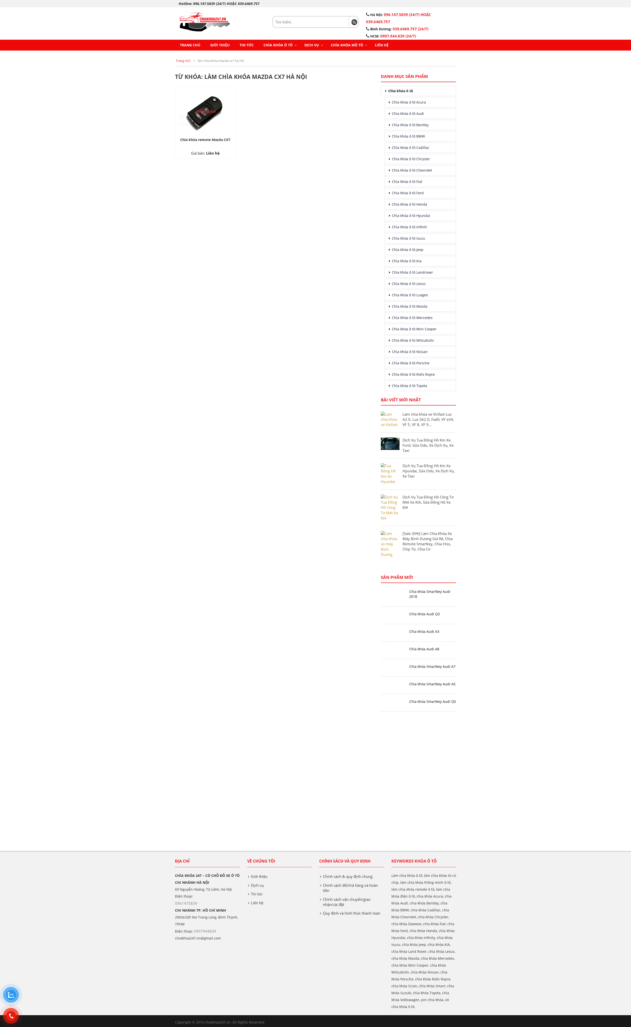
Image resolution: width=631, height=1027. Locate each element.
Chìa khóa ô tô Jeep (407, 249)
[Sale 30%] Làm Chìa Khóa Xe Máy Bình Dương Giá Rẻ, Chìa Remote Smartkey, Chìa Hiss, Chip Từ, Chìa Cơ (428, 541)
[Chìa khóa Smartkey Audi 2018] (393, 591)
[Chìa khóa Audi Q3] (393, 614)
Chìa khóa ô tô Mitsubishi (413, 340)
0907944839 (205, 931)
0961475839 (186, 903)
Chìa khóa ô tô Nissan (410, 351)
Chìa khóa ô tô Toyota (409, 385)
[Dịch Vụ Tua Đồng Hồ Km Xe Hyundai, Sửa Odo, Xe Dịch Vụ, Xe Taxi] (390, 473)
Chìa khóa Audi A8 (424, 649)
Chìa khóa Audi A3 (424, 631)
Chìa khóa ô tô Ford (408, 193)
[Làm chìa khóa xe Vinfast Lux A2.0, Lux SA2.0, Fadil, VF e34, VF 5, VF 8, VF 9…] (390, 419)
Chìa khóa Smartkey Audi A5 (432, 684)
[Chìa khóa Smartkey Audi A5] (393, 684)
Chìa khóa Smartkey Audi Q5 (432, 701)
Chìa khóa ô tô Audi (408, 113)
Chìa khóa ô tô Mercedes (412, 317)
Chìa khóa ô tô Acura (409, 102)
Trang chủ (190, 45)
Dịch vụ (311, 45)
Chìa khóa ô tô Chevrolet (412, 170)
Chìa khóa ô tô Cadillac (410, 147)
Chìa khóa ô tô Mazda (409, 306)
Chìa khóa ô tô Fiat (407, 181)
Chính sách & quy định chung (347, 876)
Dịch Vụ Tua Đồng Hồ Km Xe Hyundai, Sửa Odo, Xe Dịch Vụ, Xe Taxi (429, 470)
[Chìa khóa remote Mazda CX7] (205, 111)
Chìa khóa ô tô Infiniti (409, 227)
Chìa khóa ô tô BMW (408, 136)
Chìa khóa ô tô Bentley (410, 125)
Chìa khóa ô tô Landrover (412, 272)
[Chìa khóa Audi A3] (393, 631)
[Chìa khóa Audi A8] (393, 649)
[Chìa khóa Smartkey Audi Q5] (393, 701)
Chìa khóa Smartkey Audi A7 (432, 666)
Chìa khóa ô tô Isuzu (408, 238)
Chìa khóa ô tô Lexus (409, 283)
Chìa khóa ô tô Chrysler (411, 159)
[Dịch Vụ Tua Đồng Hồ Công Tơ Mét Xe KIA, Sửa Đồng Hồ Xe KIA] (390, 507)
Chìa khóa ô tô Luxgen (410, 295)
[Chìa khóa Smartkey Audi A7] (393, 666)
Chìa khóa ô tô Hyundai (411, 215)
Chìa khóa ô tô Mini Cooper (414, 329)
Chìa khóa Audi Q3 (424, 614)
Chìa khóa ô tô (278, 45)
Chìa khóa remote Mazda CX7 (205, 139)
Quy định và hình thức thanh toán (351, 913)
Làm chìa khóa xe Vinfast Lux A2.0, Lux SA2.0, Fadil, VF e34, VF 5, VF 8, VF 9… (428, 419)
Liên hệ (381, 45)
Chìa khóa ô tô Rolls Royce (413, 374)
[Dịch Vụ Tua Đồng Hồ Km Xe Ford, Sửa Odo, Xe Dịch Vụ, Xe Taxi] (390, 443)
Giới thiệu (220, 45)
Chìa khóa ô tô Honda (409, 204)
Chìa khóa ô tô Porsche (410, 363)
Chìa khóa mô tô (347, 45)
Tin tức (247, 45)
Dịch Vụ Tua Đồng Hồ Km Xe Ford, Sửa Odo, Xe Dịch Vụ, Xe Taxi (428, 445)
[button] (354, 22)
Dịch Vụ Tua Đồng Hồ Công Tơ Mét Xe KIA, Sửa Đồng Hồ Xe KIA (428, 502)
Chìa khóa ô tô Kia (406, 261)
